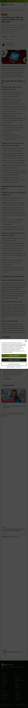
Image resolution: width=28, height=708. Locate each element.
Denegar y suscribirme (14, 360)
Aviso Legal (18, 366)
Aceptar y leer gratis (14, 355)
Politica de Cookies (11, 366)
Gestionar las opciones (14, 364)
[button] (26, 341)
